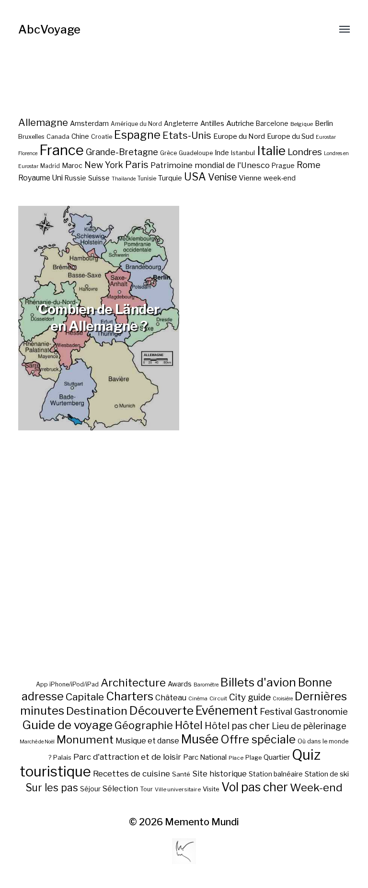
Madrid (50, 166)
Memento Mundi (202, 822)
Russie (75, 178)
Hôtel (189, 725)
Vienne (250, 177)
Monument (85, 739)
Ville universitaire (178, 789)
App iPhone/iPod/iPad (67, 684)
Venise (222, 177)
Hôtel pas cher (237, 725)
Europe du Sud (290, 136)
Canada (57, 136)
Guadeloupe (196, 153)
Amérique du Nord (136, 124)
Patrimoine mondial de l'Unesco (210, 165)
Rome (309, 165)
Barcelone (272, 123)
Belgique (301, 124)
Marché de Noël (37, 742)
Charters (129, 696)
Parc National (205, 757)
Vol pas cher (254, 787)
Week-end (316, 787)
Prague (283, 165)
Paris (137, 164)
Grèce (168, 153)
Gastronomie (321, 711)
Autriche (240, 123)
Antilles (212, 123)
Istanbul (243, 153)
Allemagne (43, 122)
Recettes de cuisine (131, 773)
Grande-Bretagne (122, 151)
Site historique (219, 773)
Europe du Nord (239, 136)
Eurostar (326, 137)
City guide (250, 697)
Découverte (161, 710)
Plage (253, 757)
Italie (271, 150)
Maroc (72, 165)
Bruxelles (31, 136)
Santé (181, 774)
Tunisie (147, 178)
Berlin (324, 123)
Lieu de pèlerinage (309, 725)
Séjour (90, 789)
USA (195, 176)
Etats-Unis (186, 135)
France (61, 150)
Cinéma (197, 699)
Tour (146, 789)
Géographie (144, 725)
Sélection (120, 788)
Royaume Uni (40, 177)
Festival (276, 711)
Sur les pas (51, 788)
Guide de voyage (67, 725)
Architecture (133, 682)
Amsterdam (89, 123)
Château (170, 697)
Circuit (218, 698)
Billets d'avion (258, 682)
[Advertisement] (184, 576)
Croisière (283, 699)
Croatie (101, 136)
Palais (62, 757)
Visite (211, 789)
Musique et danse (147, 740)
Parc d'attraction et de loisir (127, 757)
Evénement (227, 710)
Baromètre (206, 685)
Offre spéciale (258, 739)
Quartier (277, 757)
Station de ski (327, 773)
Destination (96, 711)
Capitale (85, 697)
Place (236, 757)
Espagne (137, 135)
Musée (199, 739)
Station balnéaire (276, 774)
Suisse (99, 178)
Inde (222, 152)
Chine (80, 136)
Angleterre (181, 123)
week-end (280, 178)
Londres (305, 151)
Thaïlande (124, 179)
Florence (27, 153)
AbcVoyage (49, 29)
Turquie (170, 178)
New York (103, 165)
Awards (180, 684)
